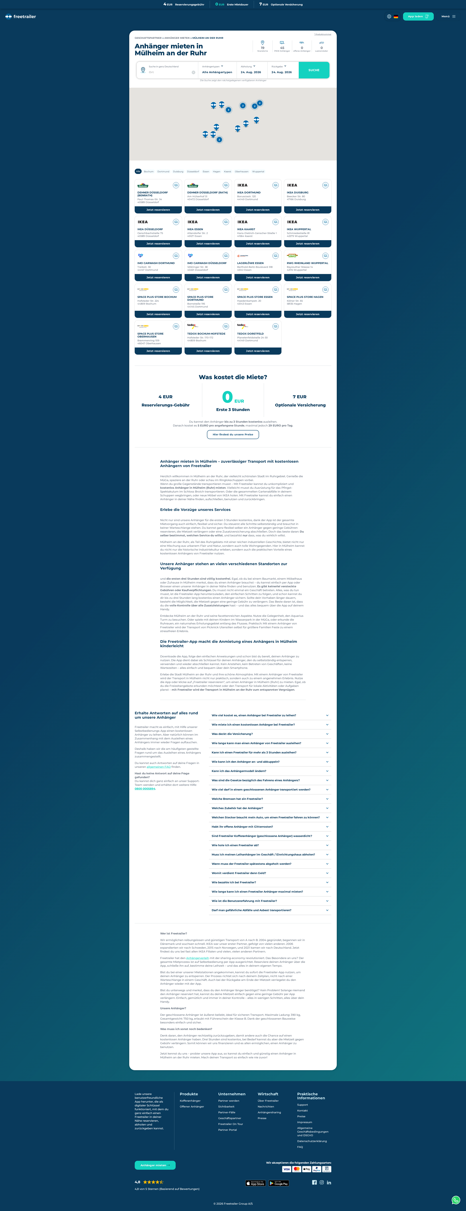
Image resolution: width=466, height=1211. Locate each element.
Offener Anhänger (192, 1106)
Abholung (246, 66)
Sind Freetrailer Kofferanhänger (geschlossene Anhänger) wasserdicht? (262, 836)
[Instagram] (321, 1182)
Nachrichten (266, 1106)
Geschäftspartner (229, 1118)
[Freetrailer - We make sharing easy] (20, 16)
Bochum (149, 171)
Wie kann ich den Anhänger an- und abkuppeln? (246, 761)
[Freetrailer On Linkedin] (329, 1182)
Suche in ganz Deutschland (164, 66)
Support (302, 1104)
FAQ (300, 1147)
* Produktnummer (322, 34)
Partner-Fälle (226, 1112)
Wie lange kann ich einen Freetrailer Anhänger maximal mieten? (257, 891)
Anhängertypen (211, 66)
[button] (392, 16)
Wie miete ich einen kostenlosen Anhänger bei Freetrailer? (253, 724)
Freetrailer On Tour (230, 1124)
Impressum (304, 1122)
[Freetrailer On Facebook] (314, 1182)
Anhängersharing (269, 1112)
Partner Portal (227, 1129)
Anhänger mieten (177, 38)
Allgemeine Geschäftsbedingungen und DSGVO (313, 1131)
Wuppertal (258, 171)
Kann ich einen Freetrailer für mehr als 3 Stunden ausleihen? (254, 752)
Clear (193, 72)
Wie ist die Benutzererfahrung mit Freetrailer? (244, 901)
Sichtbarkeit (226, 1106)
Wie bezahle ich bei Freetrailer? (234, 882)
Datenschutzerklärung (312, 1141)
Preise (301, 1116)
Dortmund (163, 171)
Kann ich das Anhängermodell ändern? (239, 771)
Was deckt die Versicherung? (232, 734)
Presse (262, 1118)
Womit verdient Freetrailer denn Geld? (239, 873)
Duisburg (178, 171)
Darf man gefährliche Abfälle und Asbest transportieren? (251, 910)
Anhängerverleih (197, 958)
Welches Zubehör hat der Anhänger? (237, 808)
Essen (206, 171)
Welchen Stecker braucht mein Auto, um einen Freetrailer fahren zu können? (266, 817)
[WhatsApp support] (456, 1200)
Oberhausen (241, 171)
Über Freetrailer (268, 1100)
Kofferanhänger (190, 1100)
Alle (138, 171)
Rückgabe (277, 66)
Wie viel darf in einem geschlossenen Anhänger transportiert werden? (261, 789)
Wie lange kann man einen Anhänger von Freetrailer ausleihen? (256, 743)
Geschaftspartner (148, 38)
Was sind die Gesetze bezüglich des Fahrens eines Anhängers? (256, 780)
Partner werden (228, 1100)
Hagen (216, 171)
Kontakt (302, 1110)
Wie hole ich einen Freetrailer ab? (235, 845)
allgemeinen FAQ (159, 767)
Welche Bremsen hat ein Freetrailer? (237, 799)
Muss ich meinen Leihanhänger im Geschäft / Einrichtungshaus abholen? (263, 854)
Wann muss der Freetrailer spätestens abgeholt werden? (251, 863)
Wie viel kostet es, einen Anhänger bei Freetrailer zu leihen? (254, 715)
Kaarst (227, 171)
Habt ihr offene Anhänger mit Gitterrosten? (242, 826)
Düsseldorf (193, 171)
